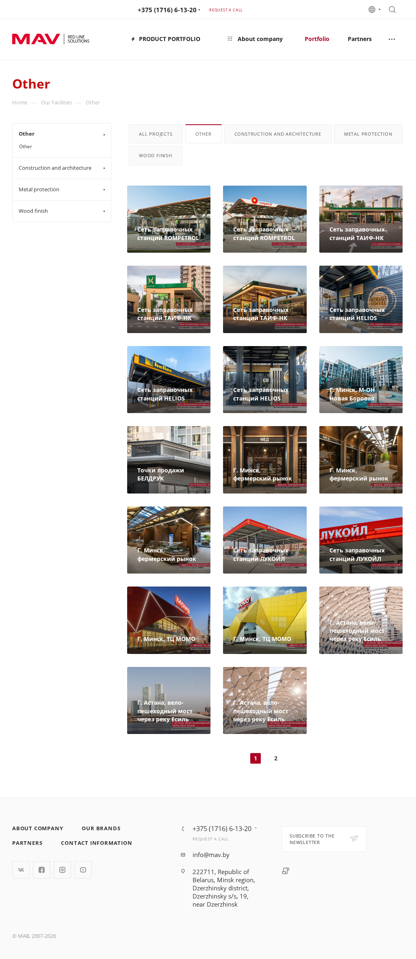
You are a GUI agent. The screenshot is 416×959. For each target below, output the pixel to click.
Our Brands (101, 828)
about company (37, 828)
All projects (156, 134)
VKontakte (21, 870)
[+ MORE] (392, 39)
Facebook (41, 870)
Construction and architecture (277, 134)
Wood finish (155, 155)
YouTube (83, 870)
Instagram (62, 870)
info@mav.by (211, 855)
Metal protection (368, 134)
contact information (96, 842)
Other (25, 146)
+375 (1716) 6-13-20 (167, 10)
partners (27, 842)
